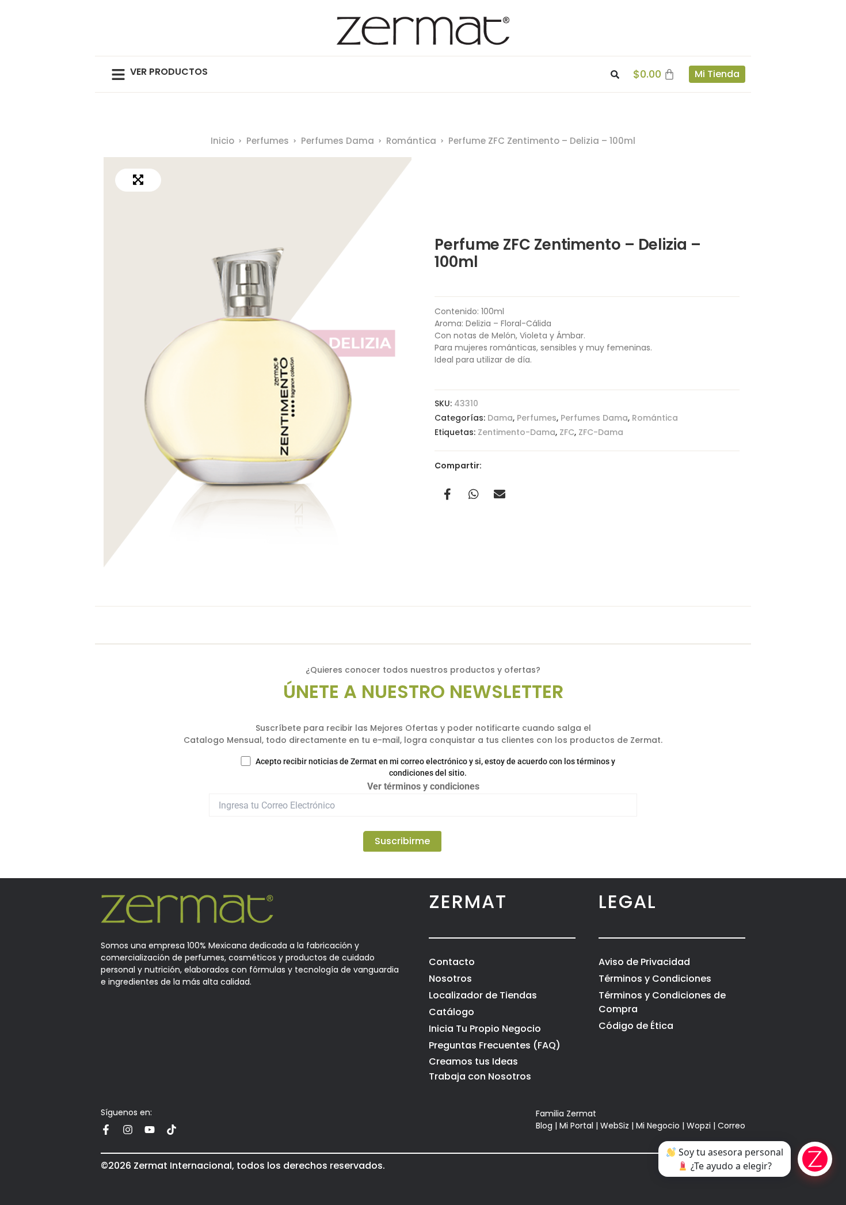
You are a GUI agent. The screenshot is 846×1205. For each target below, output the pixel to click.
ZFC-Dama (600, 432)
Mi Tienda (717, 74)
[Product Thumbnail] (138, 180)
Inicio (222, 141)
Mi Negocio (658, 1125)
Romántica (411, 141)
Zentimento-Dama (516, 432)
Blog (544, 1125)
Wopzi (699, 1125)
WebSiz (614, 1125)
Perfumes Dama (337, 141)
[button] (118, 74)
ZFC (566, 432)
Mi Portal (576, 1125)
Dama (500, 418)
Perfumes (267, 141)
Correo (731, 1125)
